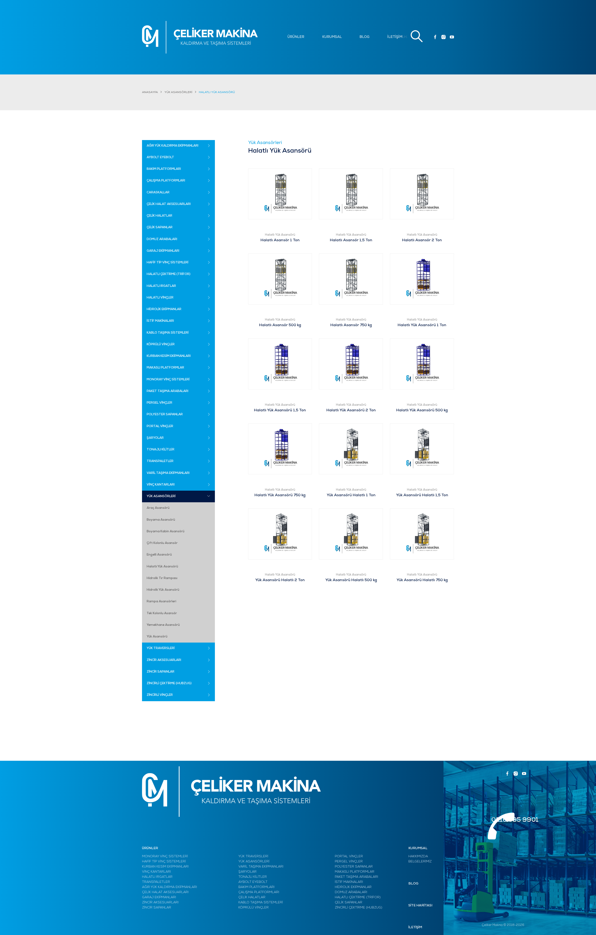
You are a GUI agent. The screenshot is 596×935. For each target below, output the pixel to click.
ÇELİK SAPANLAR (348, 902)
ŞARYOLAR (247, 872)
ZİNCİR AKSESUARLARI (160, 902)
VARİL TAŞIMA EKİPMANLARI (260, 866)
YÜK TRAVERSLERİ (253, 856)
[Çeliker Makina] (200, 37)
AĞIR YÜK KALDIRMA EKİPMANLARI (169, 887)
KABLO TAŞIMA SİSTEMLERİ (260, 902)
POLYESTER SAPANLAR (354, 866)
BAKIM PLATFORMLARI (256, 887)
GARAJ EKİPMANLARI (159, 897)
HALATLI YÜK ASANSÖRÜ (217, 92)
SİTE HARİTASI (420, 905)
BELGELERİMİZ (420, 861)
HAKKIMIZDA (418, 856)
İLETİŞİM (394, 37)
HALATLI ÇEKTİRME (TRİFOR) (358, 897)
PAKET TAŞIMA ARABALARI (356, 877)
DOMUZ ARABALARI (351, 892)
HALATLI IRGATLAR (157, 877)
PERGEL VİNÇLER (349, 861)
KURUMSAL (332, 37)
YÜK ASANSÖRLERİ (178, 92)
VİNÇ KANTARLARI (156, 872)
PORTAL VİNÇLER (349, 856)
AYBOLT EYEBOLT (253, 882)
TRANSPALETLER (156, 882)
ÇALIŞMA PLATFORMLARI (258, 892)
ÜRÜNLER (296, 37)
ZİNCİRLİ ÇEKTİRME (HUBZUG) (358, 907)
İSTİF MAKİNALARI (349, 882)
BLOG (364, 37)
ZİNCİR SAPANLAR (156, 907)
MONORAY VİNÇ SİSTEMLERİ (165, 856)
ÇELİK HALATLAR (251, 897)
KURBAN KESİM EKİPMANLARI (165, 866)
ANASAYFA (150, 92)
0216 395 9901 (514, 820)
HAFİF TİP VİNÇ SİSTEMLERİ (164, 861)
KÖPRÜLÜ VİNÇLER (253, 907)
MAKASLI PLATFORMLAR (354, 872)
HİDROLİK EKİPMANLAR (353, 887)
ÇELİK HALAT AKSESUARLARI (165, 892)
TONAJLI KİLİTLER (252, 877)
